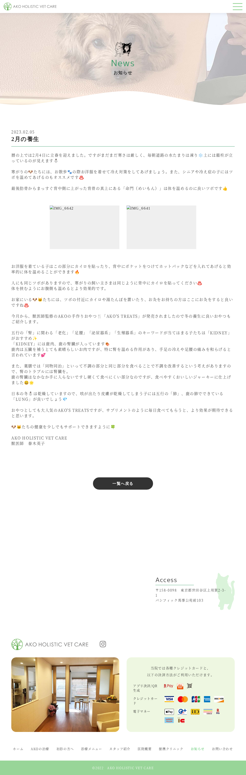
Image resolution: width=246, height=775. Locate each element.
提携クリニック (171, 748)
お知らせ (198, 748)
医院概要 (145, 748)
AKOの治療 (40, 748)
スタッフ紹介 (119, 748)
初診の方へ (65, 748)
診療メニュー (91, 748)
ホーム (18, 748)
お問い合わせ (222, 748)
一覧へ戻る (123, 483)
